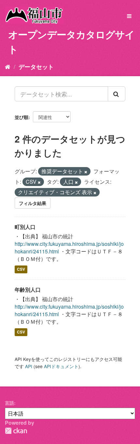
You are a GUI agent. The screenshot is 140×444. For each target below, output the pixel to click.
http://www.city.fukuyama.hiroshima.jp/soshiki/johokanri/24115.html (69, 247)
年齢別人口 (28, 289)
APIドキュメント (61, 366)
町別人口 (25, 227)
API (28, 366)
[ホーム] (7, 66)
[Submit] (116, 93)
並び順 (21, 117)
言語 (9, 403)
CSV (21, 269)
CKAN (16, 430)
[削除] (85, 171)
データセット (36, 66)
